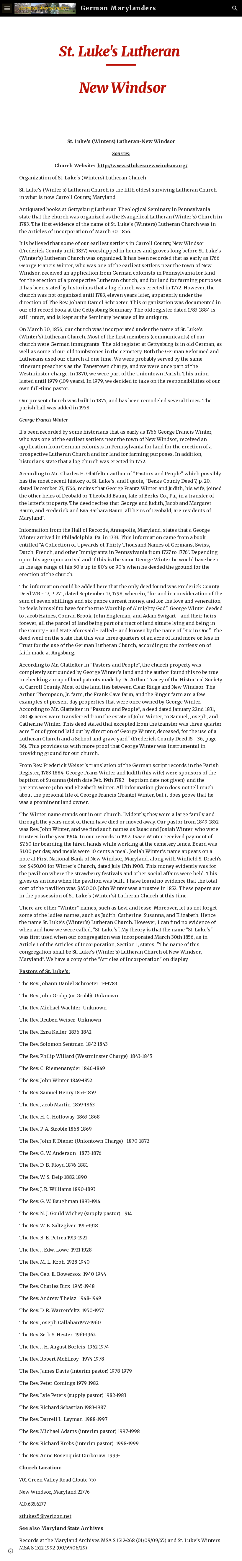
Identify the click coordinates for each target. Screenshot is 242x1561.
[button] (7, 8)
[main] (121, 72)
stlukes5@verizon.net (45, 1516)
